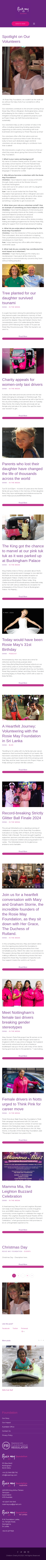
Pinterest (24, 1328)
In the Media (14, 307)
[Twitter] (21, 1552)
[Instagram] (28, 1552)
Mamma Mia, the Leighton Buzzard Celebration (17, 1191)
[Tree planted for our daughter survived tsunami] (23, 275)
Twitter (15, 1328)
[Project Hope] (23, 1366)
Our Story (5, 1418)
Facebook (6, 1328)
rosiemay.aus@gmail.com (11, 1504)
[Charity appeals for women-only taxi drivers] (23, 361)
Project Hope (7, 1390)
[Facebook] (17, 1552)
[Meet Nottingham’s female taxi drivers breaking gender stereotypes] (23, 993)
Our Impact (6, 1423)
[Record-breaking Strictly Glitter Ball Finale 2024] (23, 794)
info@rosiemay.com (9, 1475)
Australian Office (8, 1427)
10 (27, 1275)
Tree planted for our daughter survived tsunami (19, 298)
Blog (11, 745)
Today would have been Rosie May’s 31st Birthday (22, 645)
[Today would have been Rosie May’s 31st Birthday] (23, 621)
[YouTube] (25, 1552)
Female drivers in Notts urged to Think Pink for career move (22, 1104)
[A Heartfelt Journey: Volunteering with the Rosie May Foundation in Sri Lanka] (23, 707)
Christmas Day (14, 1247)
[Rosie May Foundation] (23, 10)
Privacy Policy (7, 1435)
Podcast (13, 653)
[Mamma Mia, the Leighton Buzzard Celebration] (23, 1166)
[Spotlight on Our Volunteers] (23, 71)
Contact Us (6, 1431)
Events (27, 1251)
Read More (23, 336)
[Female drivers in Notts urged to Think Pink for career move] (23, 1080)
